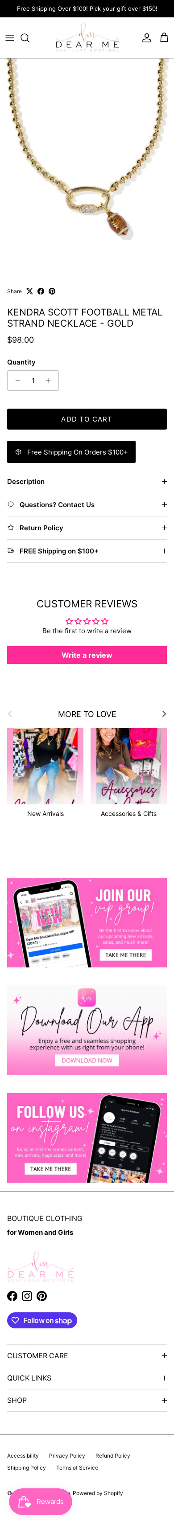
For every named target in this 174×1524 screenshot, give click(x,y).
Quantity (21, 362)
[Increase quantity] (50, 380)
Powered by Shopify (98, 1493)
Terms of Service (77, 1467)
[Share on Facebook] (40, 291)
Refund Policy (112, 1455)
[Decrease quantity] (15, 380)
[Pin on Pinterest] (52, 291)
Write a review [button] (87, 655)
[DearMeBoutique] (87, 37)
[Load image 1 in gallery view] (87, 167)
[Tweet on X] (29, 291)
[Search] (29, 38)
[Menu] (10, 38)
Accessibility (23, 1455)
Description (26, 481)
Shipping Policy (26, 1467)
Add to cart (86, 419)
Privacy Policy (67, 1455)
